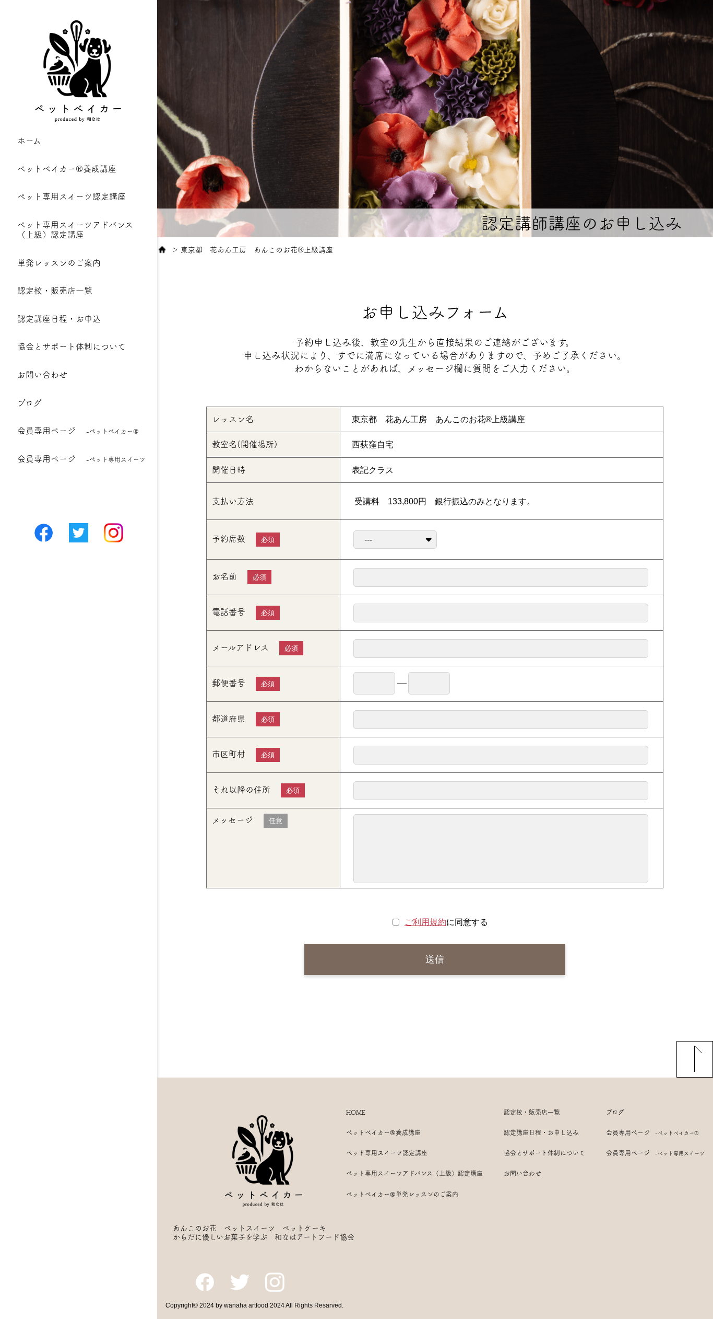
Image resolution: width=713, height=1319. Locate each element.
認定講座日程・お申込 (59, 319)
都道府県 (243, 718)
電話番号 (243, 612)
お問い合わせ (42, 375)
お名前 (239, 576)
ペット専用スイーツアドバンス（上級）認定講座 (414, 1173)
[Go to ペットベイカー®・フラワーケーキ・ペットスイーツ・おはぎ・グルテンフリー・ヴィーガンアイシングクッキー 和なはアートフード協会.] (162, 249)
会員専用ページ (78, 430)
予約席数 (243, 539)
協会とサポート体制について (71, 346)
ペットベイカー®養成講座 (66, 169)
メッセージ (247, 820)
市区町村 (243, 754)
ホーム (29, 140)
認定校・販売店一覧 (54, 290)
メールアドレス (255, 647)
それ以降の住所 (256, 789)
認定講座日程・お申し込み (541, 1132)
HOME (355, 1112)
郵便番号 (243, 683)
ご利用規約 (425, 922)
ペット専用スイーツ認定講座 (71, 196)
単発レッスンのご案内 (59, 263)
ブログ (29, 403)
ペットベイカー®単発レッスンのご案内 (402, 1194)
